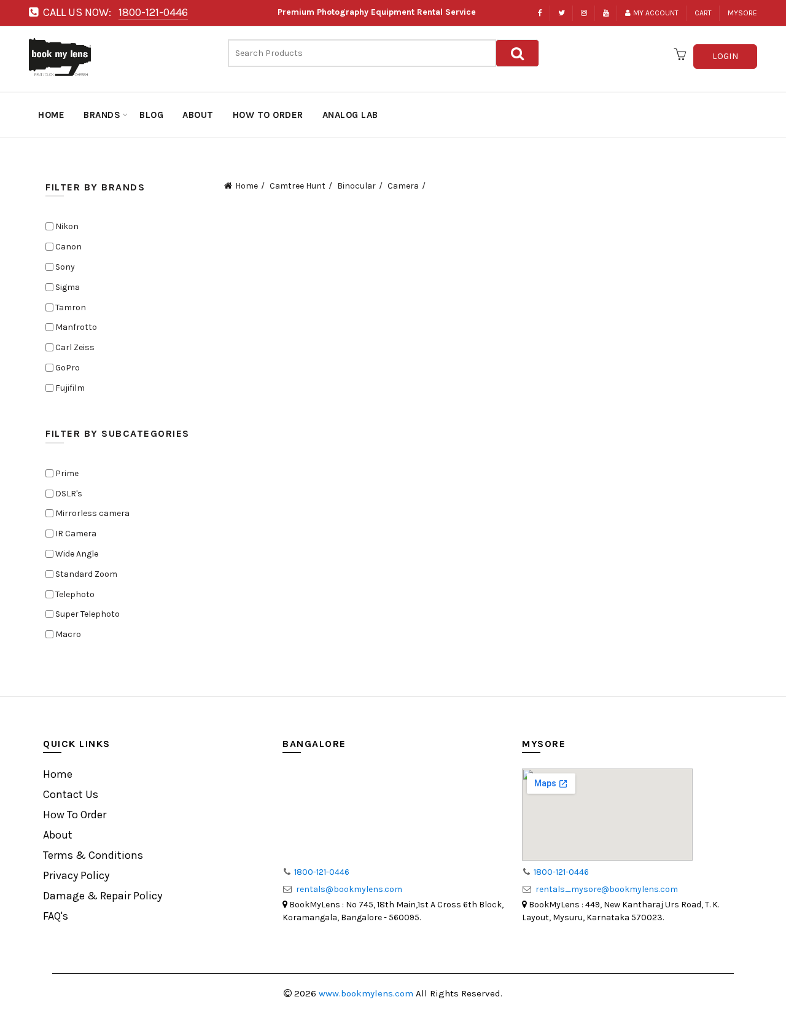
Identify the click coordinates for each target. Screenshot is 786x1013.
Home (246, 186)
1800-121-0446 (153, 12)
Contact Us (70, 794)
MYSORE (742, 13)
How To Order (74, 814)
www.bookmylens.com (367, 993)
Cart (703, 13)
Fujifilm (69, 388)
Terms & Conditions (93, 855)
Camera (403, 186)
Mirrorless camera (91, 513)
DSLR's (67, 493)
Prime (66, 473)
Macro (67, 634)
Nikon (66, 226)
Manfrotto (75, 327)
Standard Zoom (85, 574)
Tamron (69, 307)
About (57, 835)
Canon (67, 246)
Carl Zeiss (74, 347)
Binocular (356, 186)
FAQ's (55, 916)
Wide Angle (75, 554)
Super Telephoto (86, 614)
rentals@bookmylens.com (349, 889)
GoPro (66, 367)
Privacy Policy (76, 875)
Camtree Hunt (297, 186)
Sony (64, 267)
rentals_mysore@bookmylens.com (606, 889)
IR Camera (74, 533)
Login (725, 56)
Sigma (66, 287)
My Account (656, 13)
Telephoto (74, 594)
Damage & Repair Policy (102, 895)
